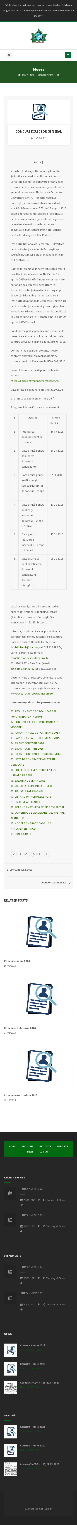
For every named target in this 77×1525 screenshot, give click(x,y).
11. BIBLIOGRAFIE (21, 834)
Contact (44, 1151)
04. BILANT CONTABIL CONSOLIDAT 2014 (36, 754)
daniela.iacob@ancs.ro (24, 647)
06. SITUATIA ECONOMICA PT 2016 (31, 786)
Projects (45, 1146)
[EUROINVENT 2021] (10, 1193)
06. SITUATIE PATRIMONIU (27, 791)
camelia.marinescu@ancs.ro (28, 658)
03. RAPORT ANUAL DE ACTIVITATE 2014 (35, 732)
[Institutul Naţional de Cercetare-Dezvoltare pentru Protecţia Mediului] (38, 35)
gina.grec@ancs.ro (22, 668)
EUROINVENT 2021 (32, 1189)
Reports (62, 1146)
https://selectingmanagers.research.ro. (35, 380)
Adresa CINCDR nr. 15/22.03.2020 (39, 1382)
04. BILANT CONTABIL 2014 (27, 743)
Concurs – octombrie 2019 (20, 1095)
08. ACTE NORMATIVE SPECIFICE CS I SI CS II (37, 807)
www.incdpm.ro (43, 693)
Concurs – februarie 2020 (20, 1028)
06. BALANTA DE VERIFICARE (28, 780)
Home (23, 75)
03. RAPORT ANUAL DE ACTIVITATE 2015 (35, 738)
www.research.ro (21, 693)
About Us (27, 1146)
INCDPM (48, 1508)
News (32, 75)
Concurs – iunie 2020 (17, 961)
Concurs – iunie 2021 (32, 1345)
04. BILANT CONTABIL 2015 (27, 748)
